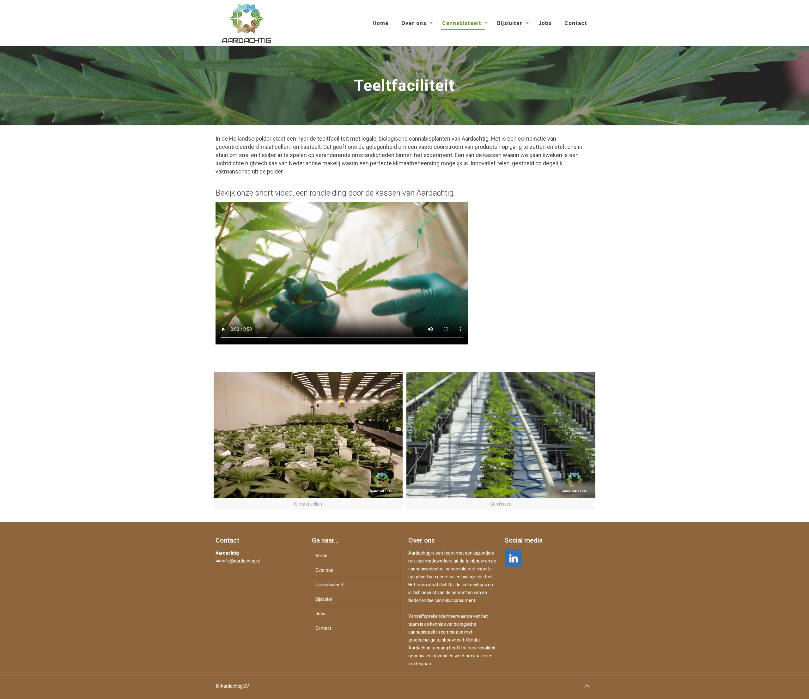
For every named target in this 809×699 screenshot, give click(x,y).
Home (321, 555)
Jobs (320, 613)
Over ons (324, 570)
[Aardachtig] (246, 23)
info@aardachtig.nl (241, 560)
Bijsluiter (323, 599)
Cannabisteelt (329, 584)
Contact (323, 628)
